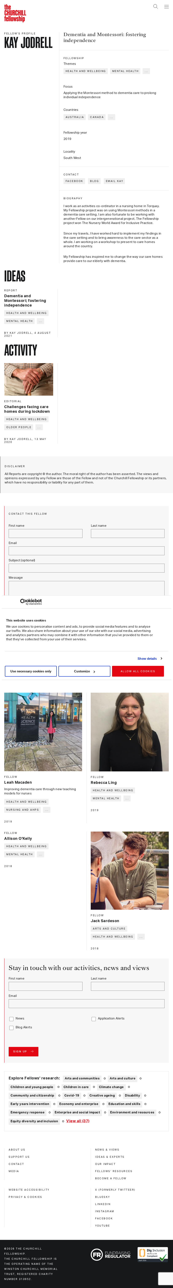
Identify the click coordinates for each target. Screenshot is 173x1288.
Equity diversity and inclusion (34, 1121)
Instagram (104, 1211)
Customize (82, 671)
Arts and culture (109, 928)
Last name (99, 525)
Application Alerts (111, 1018)
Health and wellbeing (86, 71)
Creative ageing (102, 1095)
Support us (19, 1157)
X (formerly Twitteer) (115, 1190)
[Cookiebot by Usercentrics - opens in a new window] (23, 602)
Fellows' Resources (113, 1171)
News (20, 1018)
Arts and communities (82, 1078)
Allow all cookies (138, 671)
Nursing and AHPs (22, 810)
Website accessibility (29, 1190)
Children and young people (32, 1087)
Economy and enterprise (78, 1104)
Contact (16, 1164)
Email (13, 543)
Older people (18, 427)
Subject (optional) (22, 560)
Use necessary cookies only (30, 671)
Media (14, 1171)
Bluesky (102, 1197)
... (146, 71)
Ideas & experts (110, 1157)
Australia (75, 117)
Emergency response (28, 1112)
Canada (97, 117)
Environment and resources (132, 1112)
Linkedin (103, 1204)
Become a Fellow (111, 1178)
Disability (132, 1095)
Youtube (102, 1225)
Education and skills (124, 1104)
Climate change (111, 1087)
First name (16, 525)
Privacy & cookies (25, 1197)
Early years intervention (30, 1104)
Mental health (125, 71)
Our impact (105, 1164)
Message (16, 577)
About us (17, 1149)
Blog (94, 181)
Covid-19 (71, 1095)
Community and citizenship (32, 1095)
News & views (107, 1149)
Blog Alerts (24, 1027)
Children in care (76, 1087)
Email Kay (114, 181)
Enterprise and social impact (77, 1112)
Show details (147, 658)
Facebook (74, 181)
